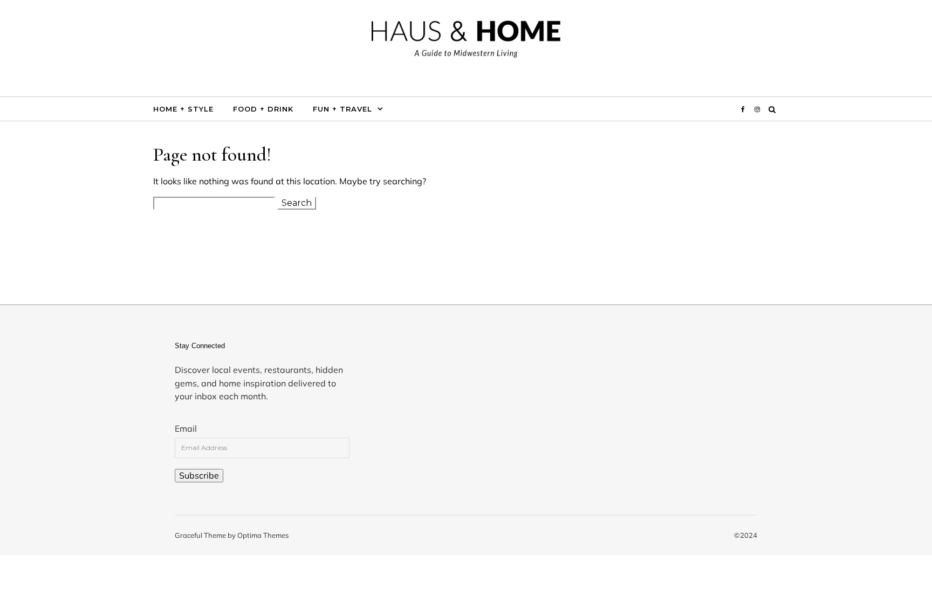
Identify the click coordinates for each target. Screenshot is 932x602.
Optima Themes (263, 535)
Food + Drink (263, 109)
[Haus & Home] (466, 43)
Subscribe (199, 475)
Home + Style (183, 109)
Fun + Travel (342, 109)
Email (186, 428)
